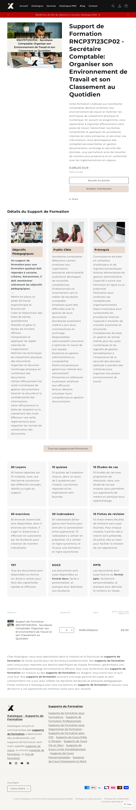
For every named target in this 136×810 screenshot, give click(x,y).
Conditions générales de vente (115, 802)
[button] (113, 6)
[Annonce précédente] (8, 15)
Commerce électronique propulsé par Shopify (52, 799)
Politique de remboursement (89, 799)
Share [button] (75, 199)
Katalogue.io (25, 799)
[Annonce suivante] (128, 15)
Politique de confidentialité (116, 799)
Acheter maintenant (99, 188)
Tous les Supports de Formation (68, 448)
